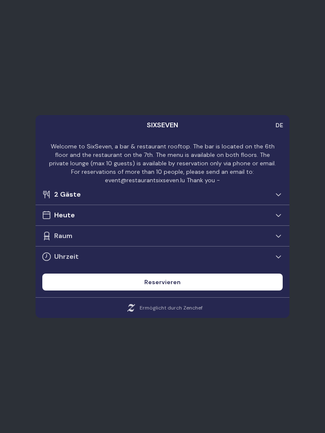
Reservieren (162, 282)
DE (279, 125)
